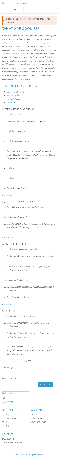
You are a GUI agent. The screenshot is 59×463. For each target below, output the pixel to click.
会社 (4, 398)
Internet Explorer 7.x (15, 91)
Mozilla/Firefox (13, 99)
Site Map (34, 415)
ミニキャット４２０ (10, 415)
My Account (8, 439)
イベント (6, 426)
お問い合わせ (7, 402)
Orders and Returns (12, 442)
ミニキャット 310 (9, 418)
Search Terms (37, 418)
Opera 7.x (11, 102)
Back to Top (7, 195)
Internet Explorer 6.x (15, 95)
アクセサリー (7, 422)
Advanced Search (39, 422)
